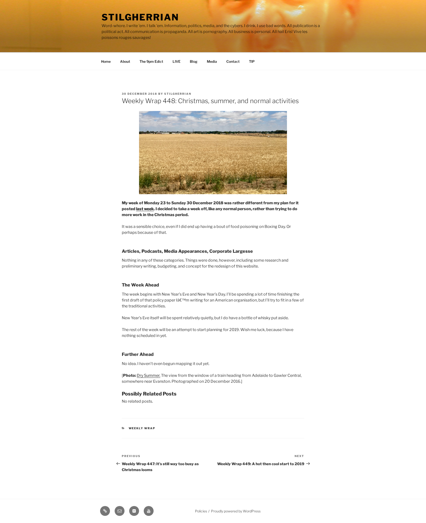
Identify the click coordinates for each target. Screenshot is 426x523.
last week (145, 208)
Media (212, 61)
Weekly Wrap (142, 428)
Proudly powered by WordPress (236, 511)
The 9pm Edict (151, 61)
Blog (193, 61)
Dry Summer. (148, 375)
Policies (201, 511)
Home (106, 61)
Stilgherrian (140, 17)
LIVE (176, 61)
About (125, 61)
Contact (233, 61)
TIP (252, 61)
